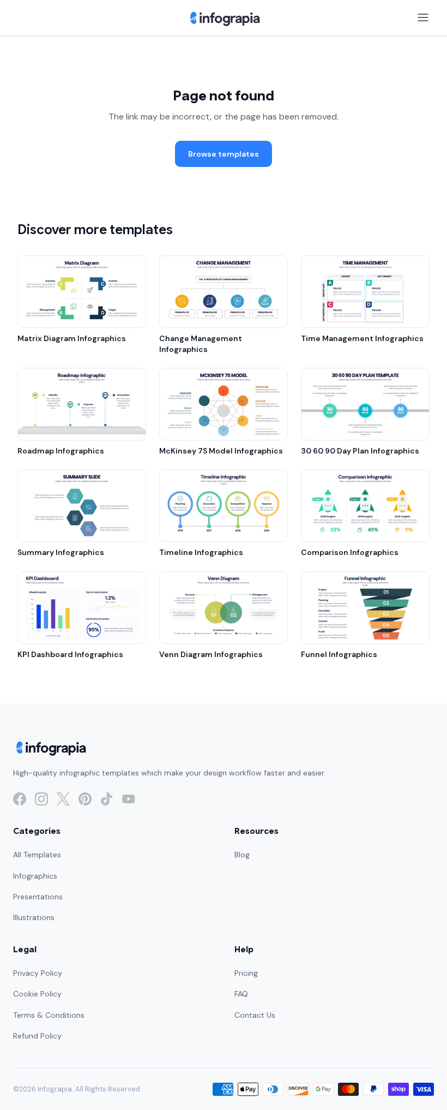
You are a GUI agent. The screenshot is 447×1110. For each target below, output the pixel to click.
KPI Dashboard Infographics (70, 654)
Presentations (38, 897)
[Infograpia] (224, 17)
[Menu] (423, 17)
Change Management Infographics (200, 343)
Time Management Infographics (362, 338)
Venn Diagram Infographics (211, 654)
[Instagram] (41, 798)
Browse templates (223, 154)
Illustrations (34, 917)
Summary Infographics (60, 552)
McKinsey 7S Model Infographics (221, 451)
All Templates (37, 855)
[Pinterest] (85, 798)
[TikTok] (106, 798)
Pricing (246, 973)
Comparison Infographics (349, 552)
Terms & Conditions (48, 1015)
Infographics (35, 876)
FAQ (241, 994)
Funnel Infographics (339, 654)
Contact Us (254, 1015)
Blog (242, 855)
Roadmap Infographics (60, 451)
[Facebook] (19, 798)
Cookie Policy (37, 994)
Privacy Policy (37, 973)
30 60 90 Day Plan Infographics (360, 451)
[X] (63, 798)
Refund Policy (37, 1036)
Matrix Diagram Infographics (71, 338)
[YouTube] (128, 798)
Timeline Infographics (201, 552)
